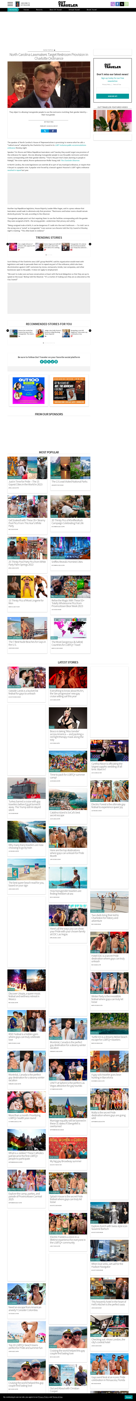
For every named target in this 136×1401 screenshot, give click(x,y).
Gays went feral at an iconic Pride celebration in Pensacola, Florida (108, 1378)
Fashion (11, 596)
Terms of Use (57, 1397)
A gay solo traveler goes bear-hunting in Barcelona (106, 1076)
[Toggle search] (113, 4)
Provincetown (58, 596)
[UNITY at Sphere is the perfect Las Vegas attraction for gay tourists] (68, 1069)
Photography (14, 516)
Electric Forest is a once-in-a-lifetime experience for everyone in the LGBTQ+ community (68, 1240)
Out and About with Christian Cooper (64, 1390)
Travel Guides (97, 911)
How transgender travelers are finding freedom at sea (65, 892)
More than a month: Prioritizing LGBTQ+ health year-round (24, 1117)
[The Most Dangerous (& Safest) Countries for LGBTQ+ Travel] (70, 628)
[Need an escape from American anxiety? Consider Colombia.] (26, 1294)
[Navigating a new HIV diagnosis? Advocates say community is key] (66, 333)
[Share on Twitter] (45, 131)
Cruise (52, 686)
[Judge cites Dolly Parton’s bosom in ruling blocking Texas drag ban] (40, 333)
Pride (52, 846)
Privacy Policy (43, 1397)
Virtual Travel (74, 10)
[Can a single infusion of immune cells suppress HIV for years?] (13, 247)
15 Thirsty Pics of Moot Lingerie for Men (26, 602)
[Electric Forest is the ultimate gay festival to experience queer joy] (109, 791)
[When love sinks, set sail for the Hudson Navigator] (109, 1250)
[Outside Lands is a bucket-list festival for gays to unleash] (26, 677)
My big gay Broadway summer (65, 1161)
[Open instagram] (126, 4)
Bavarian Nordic (15, 1111)
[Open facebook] (117, 4)
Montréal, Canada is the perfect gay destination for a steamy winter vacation (26, 1077)
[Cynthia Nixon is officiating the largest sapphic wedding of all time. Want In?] (109, 750)
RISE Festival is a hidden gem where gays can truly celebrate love (24, 1037)
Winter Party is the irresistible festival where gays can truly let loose (107, 999)
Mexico (11, 989)
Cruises (11, 1379)
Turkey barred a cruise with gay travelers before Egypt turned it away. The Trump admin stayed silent (24, 805)
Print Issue (13, 841)
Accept (128, 1397)
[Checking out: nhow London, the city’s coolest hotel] (109, 1326)
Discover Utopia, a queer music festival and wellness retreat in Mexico (24, 996)
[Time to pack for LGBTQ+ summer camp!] (68, 761)
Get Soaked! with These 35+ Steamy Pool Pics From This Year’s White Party (26, 523)
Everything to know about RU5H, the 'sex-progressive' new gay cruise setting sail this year (67, 693)
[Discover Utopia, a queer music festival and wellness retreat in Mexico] (26, 980)
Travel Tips (13, 477)
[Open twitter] (122, 4)
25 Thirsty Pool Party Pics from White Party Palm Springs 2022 (27, 563)
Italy (10, 1149)
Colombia (12, 1303)
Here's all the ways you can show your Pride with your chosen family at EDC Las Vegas (67, 931)
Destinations (14, 686)
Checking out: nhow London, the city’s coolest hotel (108, 1341)
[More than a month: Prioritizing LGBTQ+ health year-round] (26, 1102)
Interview (54, 1384)
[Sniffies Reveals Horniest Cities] (70, 548)
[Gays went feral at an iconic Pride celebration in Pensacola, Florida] (109, 1364)
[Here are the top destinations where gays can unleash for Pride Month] (68, 837)
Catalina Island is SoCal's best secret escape (65, 814)
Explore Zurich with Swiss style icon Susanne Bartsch (109, 1227)
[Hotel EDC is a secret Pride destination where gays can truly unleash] (109, 942)
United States (55, 1116)
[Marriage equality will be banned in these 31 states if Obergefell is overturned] (68, 1107)
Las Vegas (53, 924)
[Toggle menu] (10, 4)
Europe (94, 1108)
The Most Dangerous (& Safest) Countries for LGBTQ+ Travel (67, 643)
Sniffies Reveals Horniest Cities (67, 561)
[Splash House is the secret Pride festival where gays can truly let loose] (68, 1183)
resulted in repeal (14, 170)
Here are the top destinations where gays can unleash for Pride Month (67, 853)
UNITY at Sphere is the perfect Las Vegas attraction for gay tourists (67, 1084)
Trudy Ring (49, 122)
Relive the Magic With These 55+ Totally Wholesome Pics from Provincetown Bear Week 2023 (68, 603)
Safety (54, 638)
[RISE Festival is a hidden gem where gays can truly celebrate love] (26, 1021)
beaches (12, 878)
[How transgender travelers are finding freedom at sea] (68, 877)
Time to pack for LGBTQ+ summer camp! (67, 776)
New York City (97, 1297)
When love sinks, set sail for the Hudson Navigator (107, 1265)
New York (53, 1157)
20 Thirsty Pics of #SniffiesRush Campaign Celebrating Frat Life (68, 521)
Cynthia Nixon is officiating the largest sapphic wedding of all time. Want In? (106, 766)
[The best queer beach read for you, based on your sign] (26, 869)
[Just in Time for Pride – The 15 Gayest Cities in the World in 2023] (27, 468)
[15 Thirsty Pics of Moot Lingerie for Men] (27, 587)
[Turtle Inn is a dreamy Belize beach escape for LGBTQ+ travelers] (109, 1023)
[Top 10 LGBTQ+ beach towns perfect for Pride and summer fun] (26, 1332)
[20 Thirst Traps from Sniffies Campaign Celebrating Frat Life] (70, 506)
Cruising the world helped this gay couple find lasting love (25, 1384)
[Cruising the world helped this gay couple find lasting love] (26, 1369)
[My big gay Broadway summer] (68, 1148)
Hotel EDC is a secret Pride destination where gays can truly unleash (108, 958)
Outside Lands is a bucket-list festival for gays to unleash (23, 692)
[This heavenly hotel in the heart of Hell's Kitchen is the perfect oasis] (109, 1288)
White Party (13, 558)
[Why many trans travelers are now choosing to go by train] (26, 831)
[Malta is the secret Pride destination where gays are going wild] (109, 1099)
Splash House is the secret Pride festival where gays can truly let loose (66, 1199)
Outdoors (56, 477)
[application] (113, 121)
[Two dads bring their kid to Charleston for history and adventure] (109, 902)
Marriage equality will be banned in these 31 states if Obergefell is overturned (68, 1123)
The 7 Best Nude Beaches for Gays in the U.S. (27, 643)
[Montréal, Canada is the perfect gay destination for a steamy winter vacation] (26, 1061)
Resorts (39, 10)
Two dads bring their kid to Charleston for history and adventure (105, 918)
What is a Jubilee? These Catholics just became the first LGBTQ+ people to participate (26, 1156)
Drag (51, 727)
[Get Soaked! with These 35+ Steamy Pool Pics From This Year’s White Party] (27, 506)
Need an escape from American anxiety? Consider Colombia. (24, 1308)
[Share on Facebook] (53, 131)
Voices (26, 10)
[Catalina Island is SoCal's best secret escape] (68, 799)
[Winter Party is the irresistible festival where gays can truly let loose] (109, 983)
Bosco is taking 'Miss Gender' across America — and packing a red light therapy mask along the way (67, 735)
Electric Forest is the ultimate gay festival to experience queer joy (108, 806)
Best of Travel (58, 558)
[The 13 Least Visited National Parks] (70, 468)
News (10, 797)
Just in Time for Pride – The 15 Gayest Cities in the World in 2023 (25, 483)
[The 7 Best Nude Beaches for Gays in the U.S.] (27, 628)
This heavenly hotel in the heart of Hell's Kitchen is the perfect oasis (108, 1303)
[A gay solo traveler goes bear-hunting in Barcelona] (109, 1061)
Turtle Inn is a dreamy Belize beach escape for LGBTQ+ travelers (109, 1038)
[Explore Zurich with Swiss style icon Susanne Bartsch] (109, 1213)
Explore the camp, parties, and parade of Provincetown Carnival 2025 (25, 1196)
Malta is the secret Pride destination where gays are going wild (108, 1115)
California (54, 1192)
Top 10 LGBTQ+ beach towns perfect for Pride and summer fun (25, 1346)
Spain (93, 1070)
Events (54, 516)
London (94, 1335)
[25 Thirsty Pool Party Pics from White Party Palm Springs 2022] (27, 548)
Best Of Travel (56, 10)
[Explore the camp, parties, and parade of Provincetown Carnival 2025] (26, 1180)
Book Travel (92, 10)
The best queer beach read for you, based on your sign (26, 884)
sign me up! (112, 96)
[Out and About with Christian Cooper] (68, 1375)
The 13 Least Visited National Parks (69, 481)
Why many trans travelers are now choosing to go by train (25, 846)
